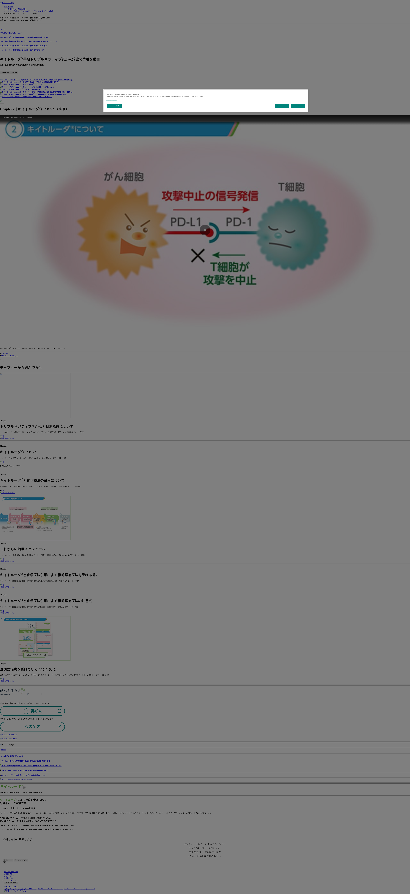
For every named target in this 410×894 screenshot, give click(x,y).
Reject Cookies (281, 105)
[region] (205, 100)
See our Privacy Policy (112, 100)
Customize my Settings (114, 105)
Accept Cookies (298, 105)
